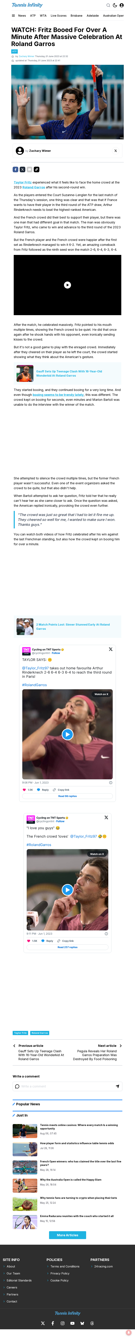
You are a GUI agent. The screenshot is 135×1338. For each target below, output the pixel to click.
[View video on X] (67, 734)
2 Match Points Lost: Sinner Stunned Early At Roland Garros (73, 626)
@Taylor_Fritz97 (35, 668)
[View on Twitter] (111, 651)
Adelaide (93, 15)
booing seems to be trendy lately (58, 395)
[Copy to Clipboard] (36, 169)
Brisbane (76, 15)
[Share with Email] (29, 169)
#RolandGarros (34, 685)
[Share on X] (22, 169)
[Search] (108, 5)
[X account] (43, 1323)
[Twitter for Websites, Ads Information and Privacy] (111, 782)
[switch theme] (114, 5)
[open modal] (122, 5)
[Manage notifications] (128, 1332)
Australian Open (113, 15)
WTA (43, 15)
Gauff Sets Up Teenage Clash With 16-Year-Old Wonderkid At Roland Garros (69, 373)
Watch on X (101, 694)
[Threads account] (92, 1323)
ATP (33, 15)
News (22, 15)
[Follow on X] (115, 150)
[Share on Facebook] (15, 169)
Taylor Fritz (23, 182)
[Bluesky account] (82, 1323)
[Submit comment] (117, 1086)
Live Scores (58, 15)
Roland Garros (33, 187)
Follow (56, 653)
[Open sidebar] (13, 15)
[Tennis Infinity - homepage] (27, 5)
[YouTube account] (72, 1323)
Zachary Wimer (26, 56)
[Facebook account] (53, 1323)
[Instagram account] (62, 1323)
